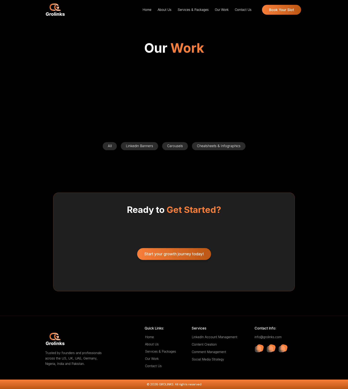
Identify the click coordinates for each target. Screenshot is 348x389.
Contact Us (243, 10)
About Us (164, 10)
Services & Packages (193, 10)
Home (147, 10)
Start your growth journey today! (174, 254)
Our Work (222, 10)
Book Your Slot (281, 10)
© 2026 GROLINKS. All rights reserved (174, 384)
